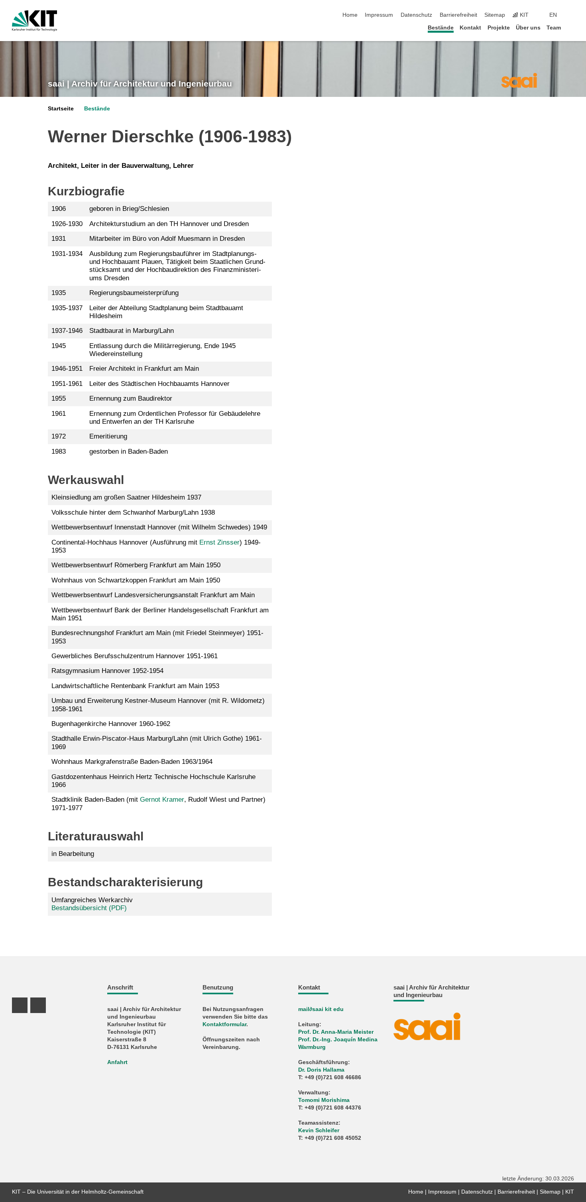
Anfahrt (117, 1062)
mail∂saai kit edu (321, 1009)
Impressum (379, 15)
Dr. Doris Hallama (321, 1070)
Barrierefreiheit (458, 15)
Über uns (528, 28)
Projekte (499, 28)
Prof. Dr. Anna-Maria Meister (336, 1032)
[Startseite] (571, 27)
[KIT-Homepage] (34, 20)
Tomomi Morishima (324, 1100)
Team (554, 28)
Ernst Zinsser (219, 542)
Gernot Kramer (162, 799)
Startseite (61, 109)
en (553, 15)
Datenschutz (416, 15)
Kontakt (470, 28)
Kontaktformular (224, 1024)
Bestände (441, 28)
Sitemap (494, 15)
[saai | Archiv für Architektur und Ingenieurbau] (518, 80)
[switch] (571, 15)
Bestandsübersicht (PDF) (89, 908)
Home (350, 15)
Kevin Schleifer (318, 1130)
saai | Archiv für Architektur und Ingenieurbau (140, 84)
